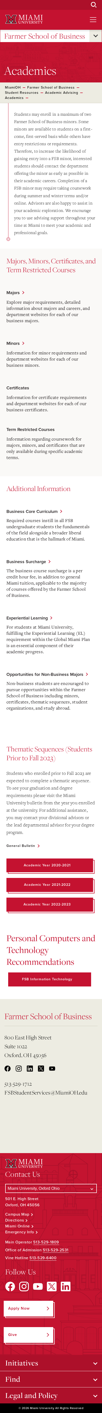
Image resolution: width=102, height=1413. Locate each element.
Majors (13, 292)
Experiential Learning (27, 618)
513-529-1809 (46, 1242)
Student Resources (22, 93)
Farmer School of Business (44, 36)
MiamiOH (13, 87)
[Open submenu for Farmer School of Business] (95, 36)
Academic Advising (61, 93)
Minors (13, 343)
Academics (14, 98)
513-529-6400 (42, 1257)
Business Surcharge (26, 561)
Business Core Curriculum (32, 511)
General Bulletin (20, 846)
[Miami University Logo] (24, 19)
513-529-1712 (18, 1083)
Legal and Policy (31, 1395)
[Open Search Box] (94, 5)
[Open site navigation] (93, 19)
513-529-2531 (56, 1250)
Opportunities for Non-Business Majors (44, 674)
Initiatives (21, 1363)
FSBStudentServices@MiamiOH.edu (43, 1092)
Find (12, 1379)
